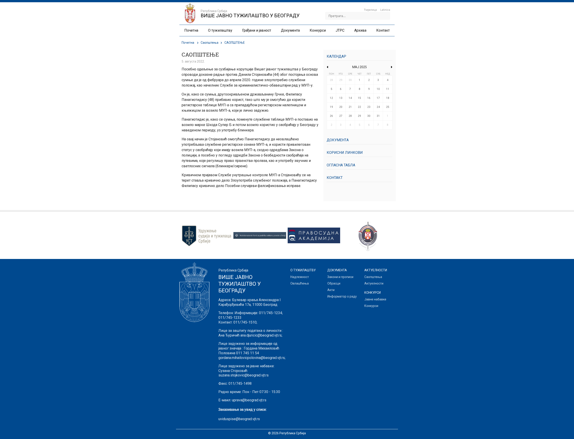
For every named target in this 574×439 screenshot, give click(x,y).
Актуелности (373, 283)
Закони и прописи (340, 277)
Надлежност (299, 277)
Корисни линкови (345, 152)
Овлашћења (299, 283)
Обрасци (333, 283)
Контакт (335, 178)
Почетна (188, 42)
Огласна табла (341, 165)
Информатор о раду (342, 296)
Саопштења (209, 42)
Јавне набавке (375, 299)
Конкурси (371, 306)
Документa (338, 140)
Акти (331, 290)
